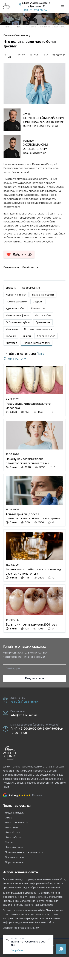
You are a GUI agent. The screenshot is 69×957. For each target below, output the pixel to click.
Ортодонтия (43, 322)
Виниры (26, 336)
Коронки (11, 336)
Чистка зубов (43, 315)
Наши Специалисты (16, 822)
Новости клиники (16, 294)
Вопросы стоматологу (36, 343)
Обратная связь (14, 862)
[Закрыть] (49, 939)
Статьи (9, 842)
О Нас (8, 817)
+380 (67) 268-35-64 (34, 10)
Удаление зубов (15, 308)
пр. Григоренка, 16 (36, 6)
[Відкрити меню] (62, 6)
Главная (8, 26)
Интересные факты (17, 315)
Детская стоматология (38, 329)
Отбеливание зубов (18, 322)
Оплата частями (14, 857)
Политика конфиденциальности (24, 852)
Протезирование (16, 301)
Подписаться (34, 678)
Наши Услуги (12, 832)
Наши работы (13, 837)
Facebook (28, 267)
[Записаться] (61, 949)
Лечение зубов (46, 336)
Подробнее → (18, 950)
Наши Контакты (14, 847)
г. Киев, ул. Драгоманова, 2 (36, 2)
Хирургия (11, 343)
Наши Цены (11, 827)
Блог (19, 26)
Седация (38, 301)
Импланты (12, 329)
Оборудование (31, 287)
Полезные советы (43, 294)
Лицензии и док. (14, 812)
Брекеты (11, 287)
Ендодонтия (38, 308)
